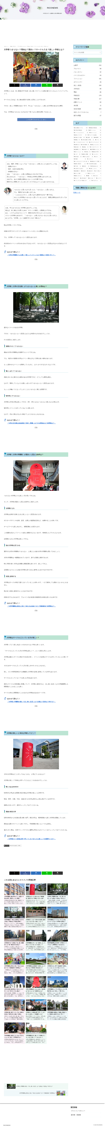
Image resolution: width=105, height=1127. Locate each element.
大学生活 (7, 845)
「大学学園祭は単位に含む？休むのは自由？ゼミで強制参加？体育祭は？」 (31, 606)
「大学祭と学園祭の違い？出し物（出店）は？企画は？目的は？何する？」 (31, 701)
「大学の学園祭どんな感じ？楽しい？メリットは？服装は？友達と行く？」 (31, 255)
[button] (57, 85)
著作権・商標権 (76, 1115)
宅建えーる (76, 192)
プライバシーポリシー (78, 1111)
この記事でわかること (34, 119)
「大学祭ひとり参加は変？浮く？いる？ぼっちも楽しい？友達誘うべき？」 (31, 839)
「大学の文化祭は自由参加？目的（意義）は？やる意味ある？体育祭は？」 (31, 423)
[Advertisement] (52, 30)
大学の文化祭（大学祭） (16, 845)
